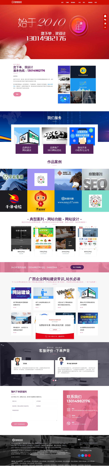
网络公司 (47, 452)
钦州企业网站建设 (66, 461)
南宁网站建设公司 (14, 450)
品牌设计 (26, 149)
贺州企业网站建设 (38, 463)
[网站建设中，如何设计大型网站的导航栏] (21, 318)
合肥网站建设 (47, 454)
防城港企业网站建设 (83, 461)
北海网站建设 (29, 454)
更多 (17, 94)
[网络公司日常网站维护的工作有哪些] (88, 293)
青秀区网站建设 (18, 465)
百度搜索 (41, 450)
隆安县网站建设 (88, 465)
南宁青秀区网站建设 (61, 452)
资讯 (84, 2)
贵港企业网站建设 (50, 461)
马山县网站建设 (14, 467)
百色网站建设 (35, 454)
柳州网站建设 (24, 454)
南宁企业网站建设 (19, 461)
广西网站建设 (41, 454)
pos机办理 (53, 454)
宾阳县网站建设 (74, 465)
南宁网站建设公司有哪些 (61, 454)
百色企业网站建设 (15, 463)
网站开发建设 (50, 445)
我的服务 (73, 2)
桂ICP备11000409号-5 (15, 457)
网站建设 (43, 452)
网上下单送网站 (77, 267)
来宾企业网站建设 (30, 463)
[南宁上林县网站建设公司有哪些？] (43, 293)
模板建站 (90, 2)
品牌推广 (54, 149)
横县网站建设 (67, 465)
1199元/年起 (43, 251)
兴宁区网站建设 (25, 465)
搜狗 (44, 450)
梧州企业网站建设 (42, 461)
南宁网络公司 (21, 450)
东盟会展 (38, 452)
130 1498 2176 (52, 336)
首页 (62, 2)
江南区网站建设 (32, 465)
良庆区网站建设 (47, 465)
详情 (15, 39)
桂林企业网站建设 (27, 461)
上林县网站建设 (81, 465)
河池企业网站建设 (22, 463)
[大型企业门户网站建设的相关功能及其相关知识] (66, 293)
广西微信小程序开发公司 (25, 452)
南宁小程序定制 (33, 452)
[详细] (59, 447)
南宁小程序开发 (35, 450)
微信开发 (82, 149)
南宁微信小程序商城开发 (58, 450)
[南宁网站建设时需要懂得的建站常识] (21, 293)
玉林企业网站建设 (58, 461)
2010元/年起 (65, 251)
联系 (96, 2)
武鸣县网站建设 (61, 465)
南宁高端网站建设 (49, 450)
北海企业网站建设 (74, 461)
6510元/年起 (88, 251)
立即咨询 (55, 329)
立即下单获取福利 (19, 424)
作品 (80, 2)
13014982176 (36, 70)
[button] (53, 380)
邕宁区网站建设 (54, 465)
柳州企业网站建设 (35, 461)
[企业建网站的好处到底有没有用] (88, 318)
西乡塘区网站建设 (39, 465)
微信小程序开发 (57, 445)
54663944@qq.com (76, 417)
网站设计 (44, 445)
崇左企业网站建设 (91, 461)
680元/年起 (21, 251)
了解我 (67, 2)
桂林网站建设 (18, 454)
